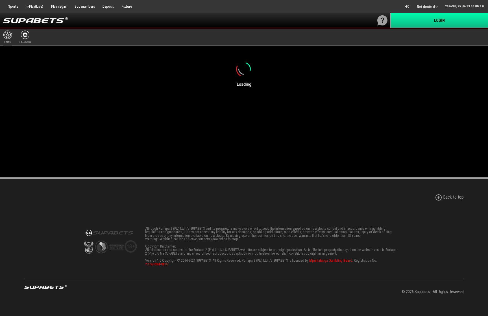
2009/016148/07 (156, 264)
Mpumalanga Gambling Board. (331, 260)
